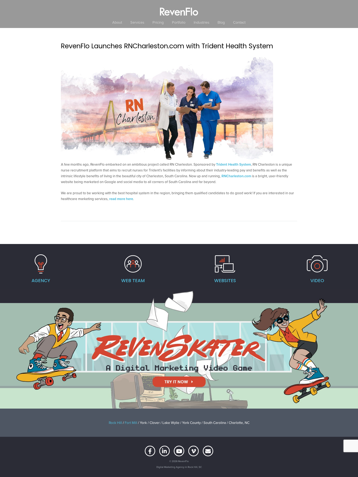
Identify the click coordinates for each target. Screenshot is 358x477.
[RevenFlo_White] (179, 12)
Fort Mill (131, 422)
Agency (40, 280)
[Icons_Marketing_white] (41, 263)
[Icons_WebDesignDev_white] (225, 263)
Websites (225, 280)
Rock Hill (115, 422)
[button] (146, 22)
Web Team (133, 280)
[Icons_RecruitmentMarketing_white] (133, 263)
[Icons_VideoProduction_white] (317, 263)
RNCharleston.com (236, 176)
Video (317, 280)
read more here (121, 198)
